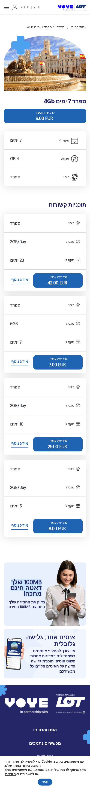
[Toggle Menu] (6, 7)
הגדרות (10, 774)
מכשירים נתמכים (45, 743)
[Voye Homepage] (72, 7)
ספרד (60, 27)
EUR (27, 7)
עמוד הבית (78, 27)
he (38, 7)
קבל (45, 782)
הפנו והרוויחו (45, 730)
